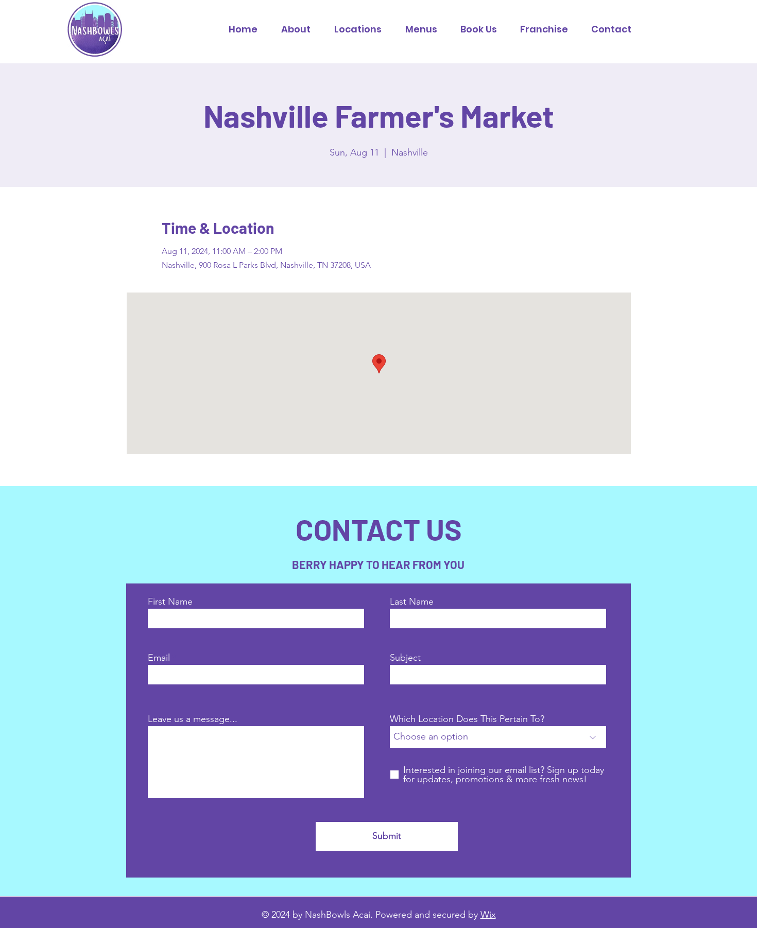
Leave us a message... (192, 719)
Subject (405, 657)
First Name (170, 601)
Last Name (412, 601)
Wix (488, 914)
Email (159, 657)
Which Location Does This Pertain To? (467, 719)
